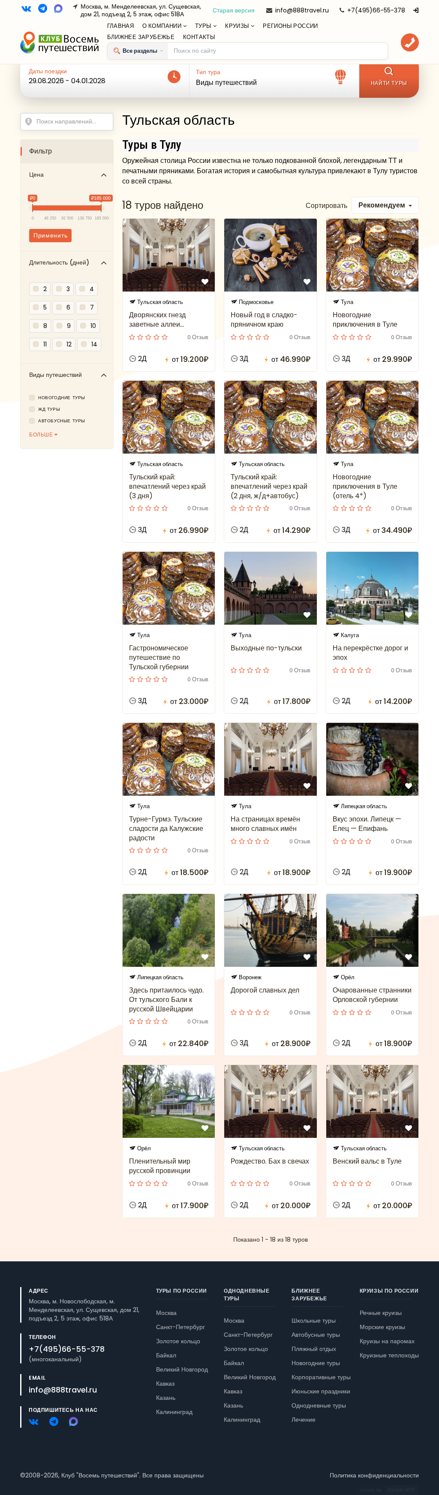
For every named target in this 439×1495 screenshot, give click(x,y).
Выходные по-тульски (266, 648)
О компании (162, 26)
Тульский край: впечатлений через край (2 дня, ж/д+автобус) (269, 486)
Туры (204, 26)
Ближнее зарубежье (141, 37)
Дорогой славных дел (265, 990)
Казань (233, 1405)
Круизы (238, 26)
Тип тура (208, 72)
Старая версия (234, 10)
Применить (50, 235)
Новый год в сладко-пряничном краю (264, 319)
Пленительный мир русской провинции (159, 1166)
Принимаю (78, 1463)
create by (388, 1489)
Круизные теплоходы (389, 1355)
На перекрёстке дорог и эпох (370, 652)
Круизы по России (389, 1290)
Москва (166, 1313)
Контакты (199, 37)
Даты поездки (48, 71)
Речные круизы (381, 1313)
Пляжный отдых (314, 1349)
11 (45, 344)
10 (93, 326)
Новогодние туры (61, 398)
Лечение (304, 1419)
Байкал (166, 1355)
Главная (120, 26)
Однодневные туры (319, 1405)
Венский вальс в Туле (367, 1161)
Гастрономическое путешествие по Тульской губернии (159, 657)
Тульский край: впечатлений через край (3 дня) (167, 486)
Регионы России (290, 26)
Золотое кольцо (178, 1341)
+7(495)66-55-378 (376, 10)
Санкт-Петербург (180, 1327)
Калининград (242, 1419)
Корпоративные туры (321, 1377)
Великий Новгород (182, 1369)
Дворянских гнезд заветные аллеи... (157, 319)
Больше (41, 434)
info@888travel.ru (302, 10)
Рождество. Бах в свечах (270, 1161)
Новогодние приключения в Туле (365, 319)
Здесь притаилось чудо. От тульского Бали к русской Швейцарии (166, 999)
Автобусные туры (61, 421)
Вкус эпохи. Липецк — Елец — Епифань (367, 823)
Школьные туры (314, 1320)
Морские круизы (382, 1327)
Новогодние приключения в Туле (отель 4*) (365, 486)
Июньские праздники (321, 1391)
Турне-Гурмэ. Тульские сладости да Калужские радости (166, 828)
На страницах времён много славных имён (265, 823)
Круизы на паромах (387, 1341)
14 (94, 344)
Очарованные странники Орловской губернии (372, 995)
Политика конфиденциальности (374, 1475)
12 (69, 344)
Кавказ (165, 1383)
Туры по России (181, 1290)
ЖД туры (49, 409)
